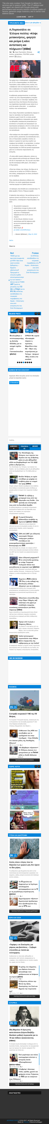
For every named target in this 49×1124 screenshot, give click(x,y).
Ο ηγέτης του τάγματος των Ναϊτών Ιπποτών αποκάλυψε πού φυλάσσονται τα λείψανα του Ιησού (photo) (23, 971)
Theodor (26, 1122)
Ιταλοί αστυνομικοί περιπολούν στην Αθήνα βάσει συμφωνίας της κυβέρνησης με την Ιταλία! (29, 639)
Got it (30, 17)
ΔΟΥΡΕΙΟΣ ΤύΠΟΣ (12, 1120)
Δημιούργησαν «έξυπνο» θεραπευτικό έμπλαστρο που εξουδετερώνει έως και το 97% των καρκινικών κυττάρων (23, 903)
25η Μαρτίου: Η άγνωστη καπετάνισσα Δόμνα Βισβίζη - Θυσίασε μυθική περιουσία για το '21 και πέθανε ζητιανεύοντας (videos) (23, 1035)
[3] (21, 362)
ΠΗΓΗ (11, 240)
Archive (35, 446)
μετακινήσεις (18, 54)
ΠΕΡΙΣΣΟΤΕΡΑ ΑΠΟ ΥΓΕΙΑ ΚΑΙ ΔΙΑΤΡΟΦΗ (25, 911)
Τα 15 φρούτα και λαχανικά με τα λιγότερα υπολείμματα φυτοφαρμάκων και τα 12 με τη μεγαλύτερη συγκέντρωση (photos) (23, 887)
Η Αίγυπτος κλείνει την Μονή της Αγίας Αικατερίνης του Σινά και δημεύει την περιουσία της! (23, 986)
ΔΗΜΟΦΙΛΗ (13, 447)
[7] (29, 362)
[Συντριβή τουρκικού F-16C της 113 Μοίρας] (24, 700)
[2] (19, 362)
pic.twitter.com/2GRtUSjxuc (22, 230)
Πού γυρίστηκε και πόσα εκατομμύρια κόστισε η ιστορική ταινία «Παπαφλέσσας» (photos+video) (23, 1059)
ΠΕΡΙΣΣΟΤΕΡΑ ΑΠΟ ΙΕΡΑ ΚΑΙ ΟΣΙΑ (24, 996)
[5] (25, 362)
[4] (23, 362)
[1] (17, 362)
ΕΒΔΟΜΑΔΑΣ (24, 447)
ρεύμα (32, 54)
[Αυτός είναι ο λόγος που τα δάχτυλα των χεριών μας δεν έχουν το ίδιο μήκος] (24, 849)
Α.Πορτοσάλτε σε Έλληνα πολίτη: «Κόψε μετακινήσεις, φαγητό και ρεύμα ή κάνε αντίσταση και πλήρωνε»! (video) (23, 39)
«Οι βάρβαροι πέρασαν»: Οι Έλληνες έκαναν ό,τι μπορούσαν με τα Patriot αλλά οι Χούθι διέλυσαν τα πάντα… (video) (23, 752)
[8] (31, 362)
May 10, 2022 (33, 234)
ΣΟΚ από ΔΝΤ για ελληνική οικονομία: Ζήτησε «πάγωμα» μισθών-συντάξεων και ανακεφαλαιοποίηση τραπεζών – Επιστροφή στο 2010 (24, 539)
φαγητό (11, 56)
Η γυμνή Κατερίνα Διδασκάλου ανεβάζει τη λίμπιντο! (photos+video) (28, 519)
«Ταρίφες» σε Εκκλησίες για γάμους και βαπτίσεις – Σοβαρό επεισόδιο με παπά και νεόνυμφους (22, 948)
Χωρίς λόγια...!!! (17, 784)
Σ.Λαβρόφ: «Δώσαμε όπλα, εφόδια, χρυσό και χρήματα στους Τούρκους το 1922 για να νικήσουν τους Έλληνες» (23, 1074)
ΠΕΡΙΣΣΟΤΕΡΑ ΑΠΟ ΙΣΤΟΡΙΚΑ (24, 1084)
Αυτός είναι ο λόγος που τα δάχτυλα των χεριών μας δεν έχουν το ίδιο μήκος (24, 865)
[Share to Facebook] (16, 319)
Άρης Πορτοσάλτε (20, 52)
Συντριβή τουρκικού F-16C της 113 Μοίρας (23, 715)
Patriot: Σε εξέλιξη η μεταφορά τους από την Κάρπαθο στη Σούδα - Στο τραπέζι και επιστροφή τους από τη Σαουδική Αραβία (24, 500)
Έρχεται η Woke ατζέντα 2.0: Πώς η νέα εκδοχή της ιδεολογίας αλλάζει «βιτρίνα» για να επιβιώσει (29, 582)
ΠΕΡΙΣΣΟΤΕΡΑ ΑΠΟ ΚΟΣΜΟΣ (24, 760)
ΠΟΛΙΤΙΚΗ (26, 54)
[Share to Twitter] (19, 319)
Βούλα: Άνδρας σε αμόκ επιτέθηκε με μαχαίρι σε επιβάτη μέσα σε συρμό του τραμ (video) (28, 480)
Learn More (21, 17)
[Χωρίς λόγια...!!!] (24, 779)
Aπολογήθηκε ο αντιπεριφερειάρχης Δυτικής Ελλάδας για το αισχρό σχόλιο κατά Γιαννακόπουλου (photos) (17, 344)
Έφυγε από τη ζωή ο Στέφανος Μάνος (27, 622)
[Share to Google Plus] (21, 319)
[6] (27, 362)
